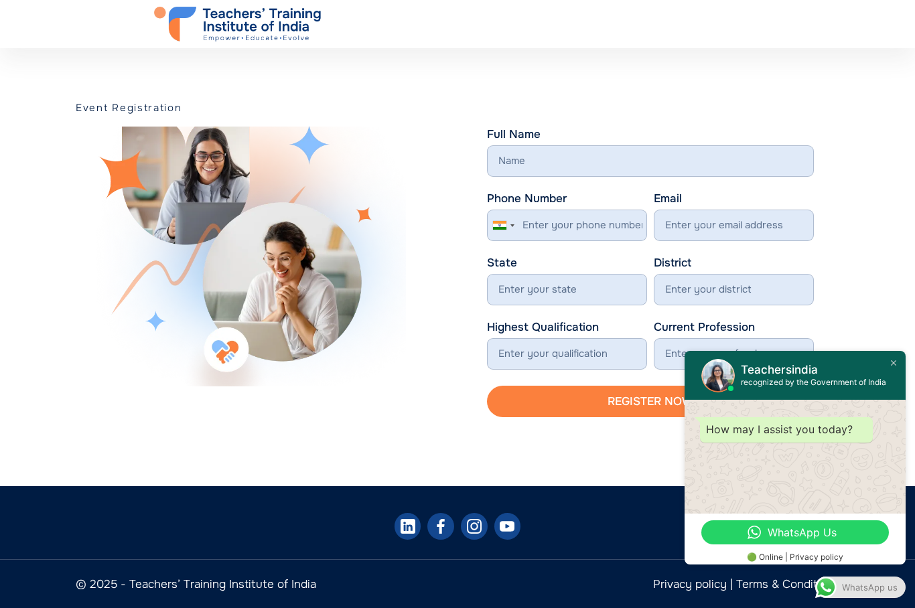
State (502, 263)
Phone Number (527, 199)
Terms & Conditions (787, 584)
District (672, 263)
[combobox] (503, 225)
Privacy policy (690, 584)
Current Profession (704, 327)
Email (668, 199)
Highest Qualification (543, 327)
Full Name (514, 135)
